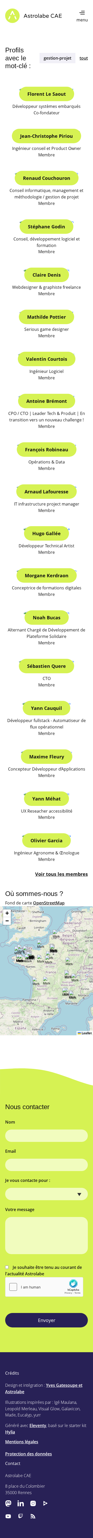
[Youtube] (8, 1516)
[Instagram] (33, 1503)
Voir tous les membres (61, 874)
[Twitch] (21, 1516)
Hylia (10, 1432)
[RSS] (33, 1516)
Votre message (19, 1209)
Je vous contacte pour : (27, 1180)
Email (10, 1151)
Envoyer (46, 1320)
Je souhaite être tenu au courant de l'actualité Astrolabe (43, 1270)
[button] (68, 976)
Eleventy (37, 1425)
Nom (10, 1122)
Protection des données (28, 1454)
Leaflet (86, 1033)
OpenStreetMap (49, 903)
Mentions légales (21, 1442)
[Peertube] (45, 1503)
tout (84, 58)
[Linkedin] (21, 1503)
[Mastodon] (8, 1503)
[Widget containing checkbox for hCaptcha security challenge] (44, 1287)
